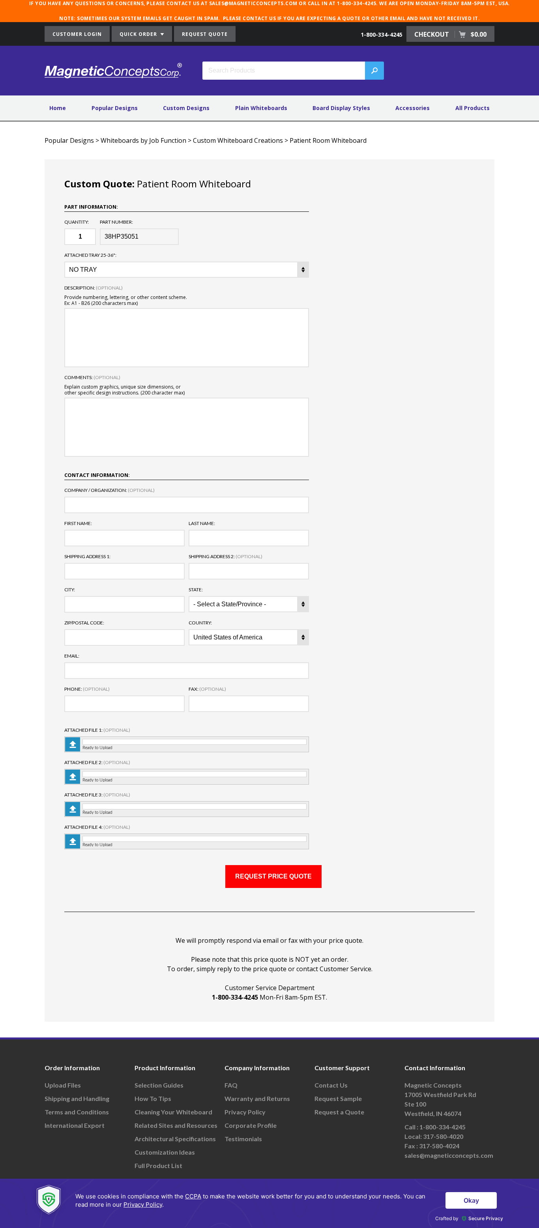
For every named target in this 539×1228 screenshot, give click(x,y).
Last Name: (202, 523)
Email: (71, 656)
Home (57, 108)
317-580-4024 (439, 1145)
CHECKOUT (450, 34)
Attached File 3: (97, 794)
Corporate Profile (251, 1125)
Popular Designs (115, 108)
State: (196, 589)
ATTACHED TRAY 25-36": (90, 255)
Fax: (207, 689)
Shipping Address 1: (87, 556)
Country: (200, 623)
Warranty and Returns (257, 1098)
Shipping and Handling (77, 1098)
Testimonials (243, 1138)
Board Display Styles (341, 108)
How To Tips (153, 1098)
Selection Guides (159, 1085)
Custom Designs (186, 108)
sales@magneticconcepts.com (448, 1155)
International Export (75, 1125)
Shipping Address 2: (225, 556)
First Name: (78, 523)
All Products (472, 108)
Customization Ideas (165, 1152)
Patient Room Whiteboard (328, 140)
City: (69, 589)
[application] (269, 1203)
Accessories (412, 108)
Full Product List (158, 1165)
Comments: (92, 377)
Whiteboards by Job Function (143, 140)
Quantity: (76, 222)
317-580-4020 (443, 1136)
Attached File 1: (97, 730)
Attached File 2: (97, 762)
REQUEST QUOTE (205, 34)
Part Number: (116, 222)
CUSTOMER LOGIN (77, 34)
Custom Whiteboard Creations (238, 140)
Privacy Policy (245, 1112)
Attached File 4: (97, 827)
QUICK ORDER (139, 34)
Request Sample (338, 1098)
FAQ (231, 1085)
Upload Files (63, 1085)
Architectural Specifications (175, 1138)
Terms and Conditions (77, 1112)
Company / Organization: (109, 490)
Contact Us (331, 1085)
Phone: (87, 689)
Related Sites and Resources (176, 1125)
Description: (93, 288)
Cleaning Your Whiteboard (173, 1112)
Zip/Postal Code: (84, 623)
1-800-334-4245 (381, 34)
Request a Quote (339, 1112)
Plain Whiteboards (261, 108)
